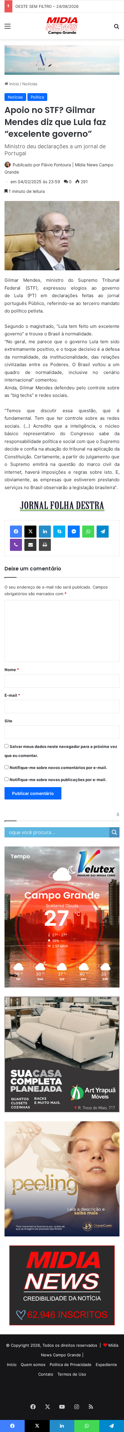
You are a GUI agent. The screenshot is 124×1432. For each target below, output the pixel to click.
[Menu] (8, 28)
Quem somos (33, 1364)
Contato (45, 1374)
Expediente (106, 1364)
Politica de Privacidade (70, 1364)
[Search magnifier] (114, 832)
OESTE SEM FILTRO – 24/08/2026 (47, 6)
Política (37, 97)
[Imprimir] (45, 545)
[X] (30, 532)
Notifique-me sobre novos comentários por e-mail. (58, 767)
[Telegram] (103, 532)
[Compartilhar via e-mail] (30, 545)
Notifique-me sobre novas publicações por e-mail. (58, 779)
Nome (12, 669)
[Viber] (16, 545)
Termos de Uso (71, 1374)
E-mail (12, 695)
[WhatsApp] (88, 532)
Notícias (29, 83)
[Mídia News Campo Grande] (62, 26)
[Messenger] (74, 532)
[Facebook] (16, 532)
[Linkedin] (45, 532)
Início (13, 83)
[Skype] (59, 532)
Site (8, 720)
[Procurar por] (116, 28)
